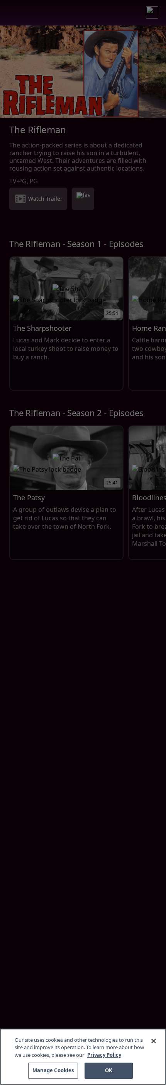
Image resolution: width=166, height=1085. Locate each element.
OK (108, 1070)
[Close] (153, 1041)
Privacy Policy (104, 1054)
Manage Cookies (53, 1070)
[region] (83, 1057)
